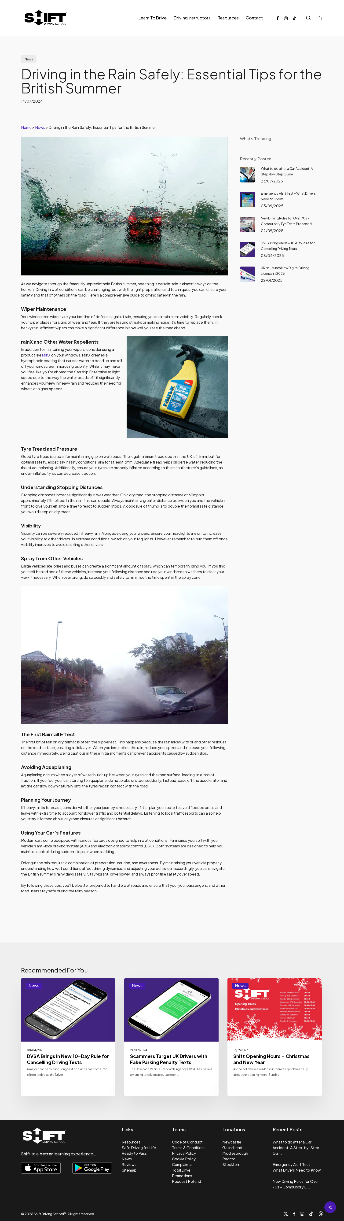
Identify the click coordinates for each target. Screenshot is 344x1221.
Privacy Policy (184, 1153)
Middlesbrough (235, 1153)
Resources (131, 1141)
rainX (46, 355)
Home (26, 127)
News (29, 59)
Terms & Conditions (188, 1147)
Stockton (230, 1164)
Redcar (228, 1158)
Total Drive (181, 1170)
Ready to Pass (134, 1153)
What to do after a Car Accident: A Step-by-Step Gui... (296, 1147)
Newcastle (231, 1141)
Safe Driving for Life (139, 1147)
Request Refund (186, 1181)
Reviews (129, 1164)
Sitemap (129, 1170)
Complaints (182, 1164)
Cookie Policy (184, 1158)
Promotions (182, 1175)
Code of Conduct (187, 1141)
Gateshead (232, 1147)
